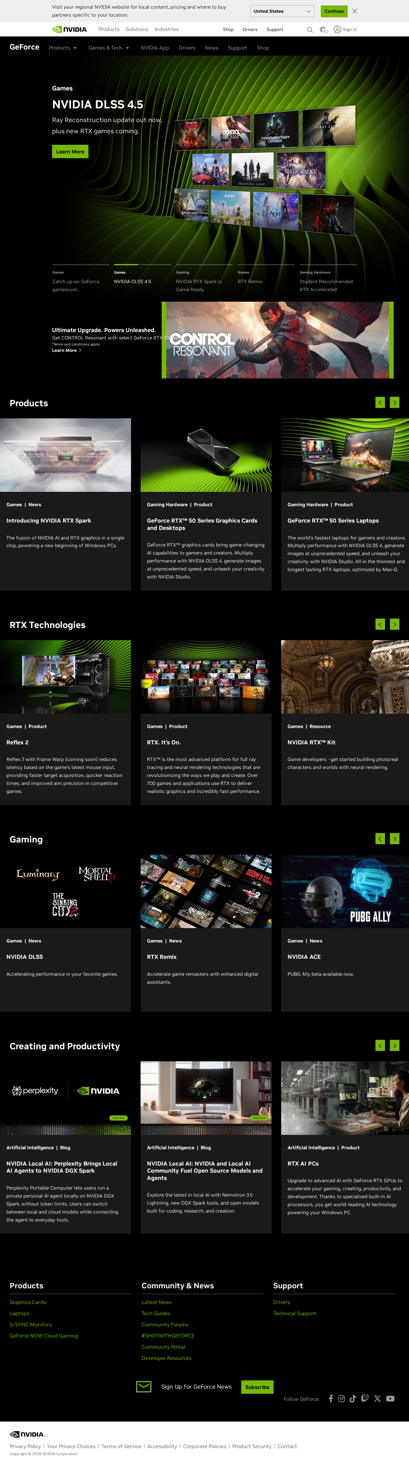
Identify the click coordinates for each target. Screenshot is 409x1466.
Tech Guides (156, 1313)
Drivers (187, 47)
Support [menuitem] (274, 29)
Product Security (252, 1446)
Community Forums (165, 1324)
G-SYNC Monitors (31, 1324)
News (211, 47)
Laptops (19, 1313)
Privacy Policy (25, 1446)
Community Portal (163, 1347)
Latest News (157, 1302)
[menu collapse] (187, 29)
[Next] (394, 402)
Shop (263, 47)
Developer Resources (166, 1358)
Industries (167, 29)
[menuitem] (109, 29)
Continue (334, 11)
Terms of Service (121, 1446)
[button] (323, 31)
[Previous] (380, 402)
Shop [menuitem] (228, 29)
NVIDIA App (155, 47)
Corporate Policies (204, 1446)
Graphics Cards (28, 1302)
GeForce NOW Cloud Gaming (44, 1335)
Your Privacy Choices (71, 1446)
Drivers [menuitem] (250, 29)
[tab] (81, 279)
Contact (287, 1446)
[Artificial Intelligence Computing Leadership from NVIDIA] (69, 29)
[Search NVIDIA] (310, 28)
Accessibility (162, 1446)
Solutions (137, 29)
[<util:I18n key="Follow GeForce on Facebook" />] (330, 1398)
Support (237, 47)
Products (109, 29)
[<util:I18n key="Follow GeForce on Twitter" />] (377, 1398)
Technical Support (294, 1313)
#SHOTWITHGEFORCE (168, 1335)
